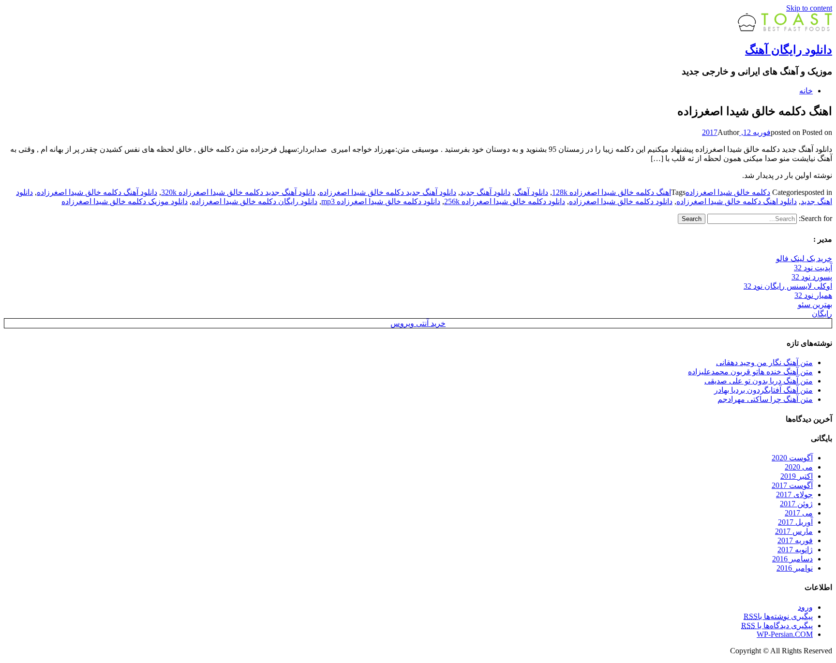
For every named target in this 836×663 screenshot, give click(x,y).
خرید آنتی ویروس (418, 323)
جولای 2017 (794, 494)
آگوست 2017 (792, 485)
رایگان (822, 313)
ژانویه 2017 (795, 549)
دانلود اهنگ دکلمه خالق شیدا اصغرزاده (736, 201)
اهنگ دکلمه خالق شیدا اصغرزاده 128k (611, 192)
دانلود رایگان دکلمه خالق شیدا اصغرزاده (254, 201)
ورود (805, 607)
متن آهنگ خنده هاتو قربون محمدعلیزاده (750, 372)
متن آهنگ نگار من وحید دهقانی (764, 362)
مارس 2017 (794, 531)
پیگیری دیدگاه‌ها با (777, 625)
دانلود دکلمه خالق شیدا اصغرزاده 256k (504, 201)
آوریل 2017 (795, 522)
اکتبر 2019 (796, 476)
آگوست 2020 (792, 458)
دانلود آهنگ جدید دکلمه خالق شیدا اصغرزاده (387, 192)
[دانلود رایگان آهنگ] (785, 29)
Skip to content (809, 8)
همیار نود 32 (813, 295)
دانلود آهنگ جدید (485, 192)
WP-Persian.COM (785, 634)
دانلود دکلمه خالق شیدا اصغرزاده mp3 (380, 201)
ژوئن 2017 (796, 504)
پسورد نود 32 (811, 277)
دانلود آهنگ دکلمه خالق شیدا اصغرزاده (97, 192)
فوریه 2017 (795, 540)
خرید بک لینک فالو (804, 258)
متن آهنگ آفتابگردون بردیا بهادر (763, 390)
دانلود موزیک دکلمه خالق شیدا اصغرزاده (124, 201)
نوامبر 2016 (794, 568)
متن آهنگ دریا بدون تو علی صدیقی (758, 381)
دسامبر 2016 (792, 559)
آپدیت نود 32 (813, 268)
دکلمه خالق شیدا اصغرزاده (728, 192)
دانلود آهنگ (531, 192)
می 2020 (799, 467)
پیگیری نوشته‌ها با (778, 616)
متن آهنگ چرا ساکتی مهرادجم (765, 399)
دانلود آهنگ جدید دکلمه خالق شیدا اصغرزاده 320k (238, 192)
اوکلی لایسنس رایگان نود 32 (788, 286)
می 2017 (799, 513)
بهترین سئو (815, 304)
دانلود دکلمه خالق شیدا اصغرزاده (620, 201)
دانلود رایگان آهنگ (788, 50)
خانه (806, 91)
